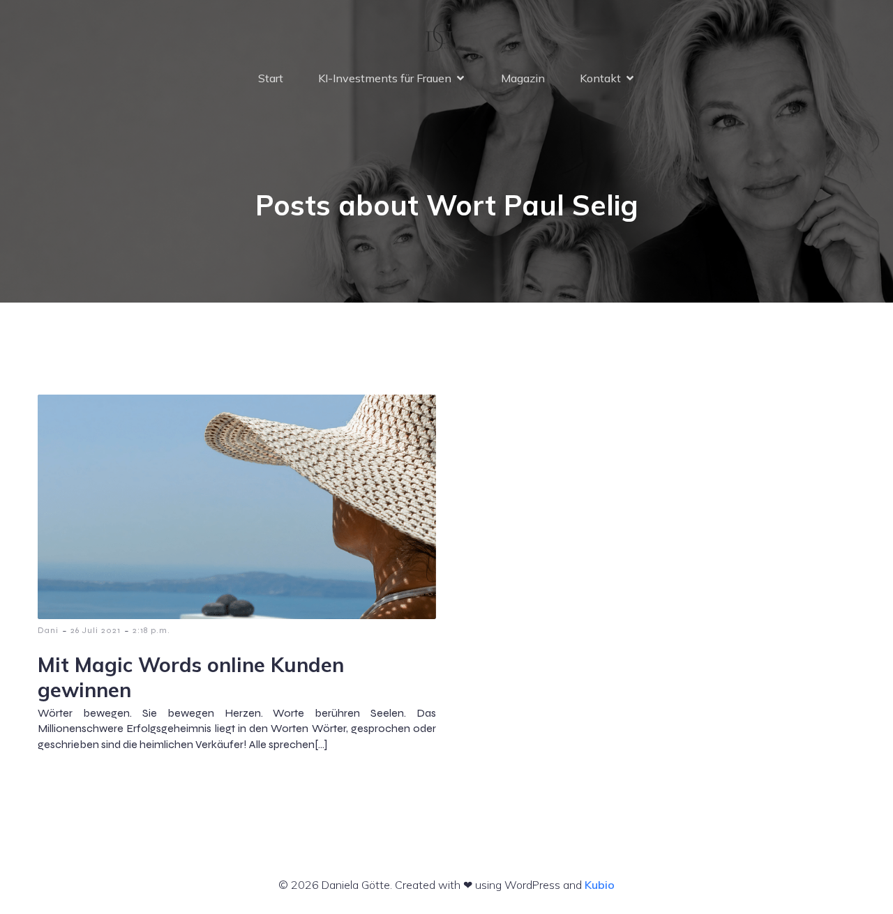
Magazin (523, 78)
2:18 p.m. (151, 630)
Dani (48, 630)
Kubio (600, 885)
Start (270, 78)
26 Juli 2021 (95, 630)
